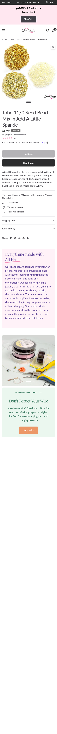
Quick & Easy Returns (28, 2)
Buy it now (28, 163)
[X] (15, 238)
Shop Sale (28, 19)
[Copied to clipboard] (27, 238)
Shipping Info (8, 220)
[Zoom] (53, 47)
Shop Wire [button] (28, 430)
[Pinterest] (19, 238)
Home (4, 40)
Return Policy (8, 228)
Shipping (5, 135)
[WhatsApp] (23, 238)
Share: (5, 238)
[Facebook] (11, 238)
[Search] (47, 30)
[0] (52, 30)
